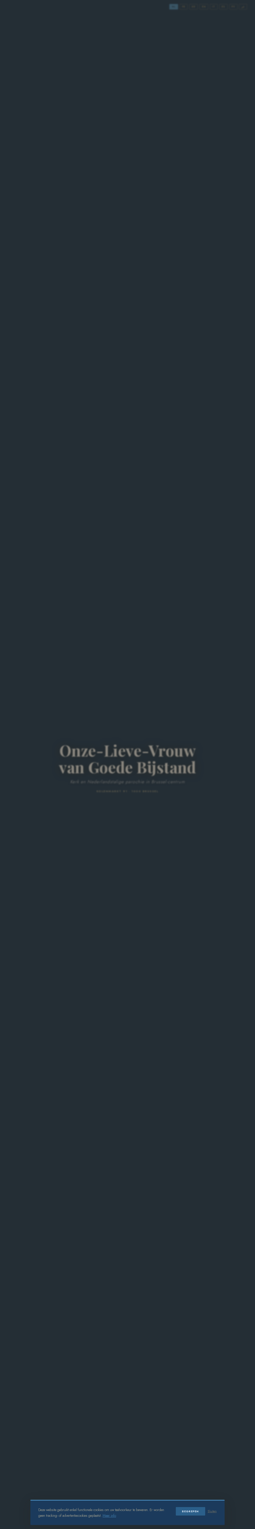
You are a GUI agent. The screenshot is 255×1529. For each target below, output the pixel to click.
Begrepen (190, 1511)
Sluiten (212, 1511)
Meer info (109, 1515)
